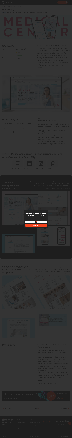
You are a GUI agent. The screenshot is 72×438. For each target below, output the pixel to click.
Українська (30, 221)
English (41, 221)
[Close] (47, 211)
